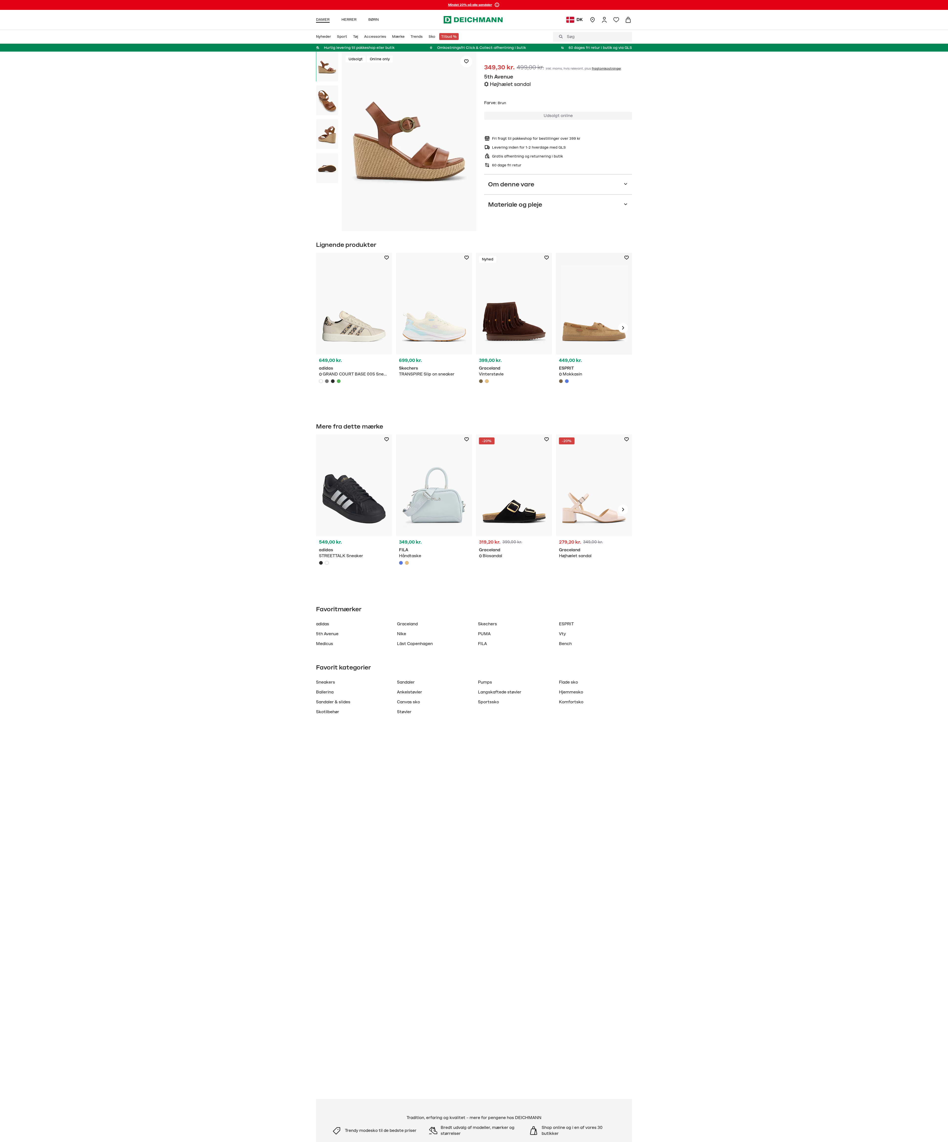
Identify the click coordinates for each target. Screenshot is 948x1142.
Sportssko (488, 702)
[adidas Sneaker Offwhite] (354, 328)
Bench (565, 644)
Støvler (404, 712)
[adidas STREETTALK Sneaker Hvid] (327, 563)
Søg (571, 37)
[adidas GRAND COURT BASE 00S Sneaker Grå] (327, 381)
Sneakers (325, 682)
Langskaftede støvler (499, 692)
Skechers (487, 624)
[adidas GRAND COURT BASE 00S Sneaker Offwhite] (321, 381)
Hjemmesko (571, 692)
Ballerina (325, 692)
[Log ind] (604, 20)
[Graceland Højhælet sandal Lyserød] (594, 509)
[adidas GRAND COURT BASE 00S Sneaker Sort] (333, 381)
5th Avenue (498, 76)
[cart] (628, 20)
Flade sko (568, 682)
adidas (322, 624)
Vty (562, 634)
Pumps (485, 682)
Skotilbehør (327, 712)
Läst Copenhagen (415, 644)
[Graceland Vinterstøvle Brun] (514, 328)
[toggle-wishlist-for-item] (466, 61)
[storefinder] (592, 20)
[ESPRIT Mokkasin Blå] (567, 381)
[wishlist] (616, 20)
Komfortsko (571, 702)
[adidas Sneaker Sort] (354, 509)
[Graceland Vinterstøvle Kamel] (487, 381)
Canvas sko (408, 702)
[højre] (623, 328)
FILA (482, 644)
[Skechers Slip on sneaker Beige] (434, 328)
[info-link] (497, 5)
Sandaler (406, 682)
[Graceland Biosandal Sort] (514, 509)
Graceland (407, 624)
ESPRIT (566, 624)
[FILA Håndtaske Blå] (434, 509)
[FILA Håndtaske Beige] (407, 563)
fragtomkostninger (606, 68)
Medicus (324, 644)
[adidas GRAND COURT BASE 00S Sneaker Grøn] (338, 381)
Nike (401, 634)
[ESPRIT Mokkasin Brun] (594, 328)
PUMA (484, 634)
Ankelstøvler (409, 692)
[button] (409, 142)
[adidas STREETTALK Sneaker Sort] (321, 563)
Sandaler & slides (333, 702)
